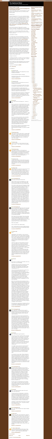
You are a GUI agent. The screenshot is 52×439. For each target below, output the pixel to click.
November (35, 85)
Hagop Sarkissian (34, 48)
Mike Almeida (14, 132)
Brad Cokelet (33, 31)
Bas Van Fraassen (25, 39)
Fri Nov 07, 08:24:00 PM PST (16, 306)
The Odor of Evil (35, 90)
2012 (33, 77)
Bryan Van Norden (34, 53)
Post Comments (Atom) (17, 437)
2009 (33, 81)
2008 (33, 82)
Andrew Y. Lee (33, 40)
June (34, 108)
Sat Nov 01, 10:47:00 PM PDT (16, 146)
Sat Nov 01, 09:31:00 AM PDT (16, 97)
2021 (33, 64)
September (35, 104)
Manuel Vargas (33, 54)
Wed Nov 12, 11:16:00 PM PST (16, 425)
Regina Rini (33, 45)
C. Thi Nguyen (33, 41)
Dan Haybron (33, 35)
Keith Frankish (33, 34)
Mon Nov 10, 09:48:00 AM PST (16, 330)
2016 (33, 71)
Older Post (28, 435)
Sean (13, 100)
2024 (33, 60)
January (34, 115)
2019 (33, 67)
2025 (33, 59)
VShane (13, 413)
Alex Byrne (20, 24)
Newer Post (11, 435)
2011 (33, 78)
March (34, 112)
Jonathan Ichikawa (34, 37)
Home (19, 435)
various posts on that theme (35, 27)
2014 (33, 74)
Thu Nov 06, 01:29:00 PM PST (16, 256)
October (34, 86)
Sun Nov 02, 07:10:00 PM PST (16, 204)
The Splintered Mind (15, 3)
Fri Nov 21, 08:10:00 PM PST (16, 432)
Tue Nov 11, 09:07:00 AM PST (16, 386)
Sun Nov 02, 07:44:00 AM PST (16, 165)
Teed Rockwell (33, 46)
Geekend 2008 (35, 101)
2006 (33, 118)
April (34, 111)
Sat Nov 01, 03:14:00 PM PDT (16, 139)
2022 (33, 63)
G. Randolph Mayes (34, 42)
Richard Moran (14, 24)
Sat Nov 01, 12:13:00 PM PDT (16, 129)
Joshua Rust (33, 47)
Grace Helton (33, 36)
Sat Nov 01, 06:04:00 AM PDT (16, 78)
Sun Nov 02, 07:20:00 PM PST (16, 228)
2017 (33, 70)
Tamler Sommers (34, 51)
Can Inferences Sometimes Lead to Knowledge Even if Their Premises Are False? (19, 9)
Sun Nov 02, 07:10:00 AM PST (16, 156)
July (34, 107)
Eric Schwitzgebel (15, 178)
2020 (33, 66)
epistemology (14, 66)
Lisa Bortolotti (33, 30)
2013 (33, 75)
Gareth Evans (24, 23)
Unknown (13, 142)
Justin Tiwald (33, 52)
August (34, 105)
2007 (33, 116)
